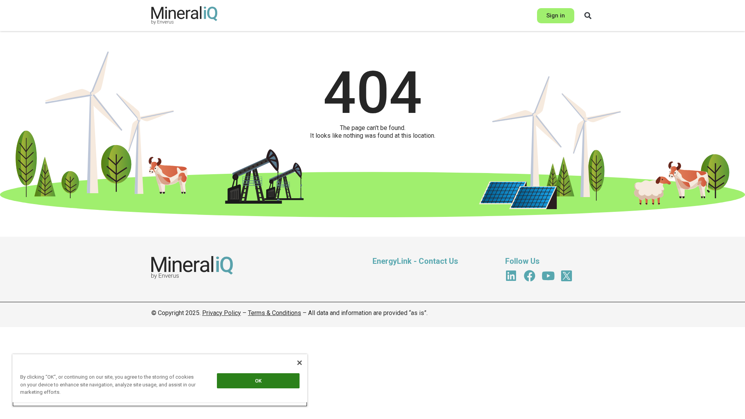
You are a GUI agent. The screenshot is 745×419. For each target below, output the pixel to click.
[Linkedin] (511, 276)
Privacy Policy (221, 313)
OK (258, 381)
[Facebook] (529, 276)
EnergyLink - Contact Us (415, 261)
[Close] (299, 362)
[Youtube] (548, 276)
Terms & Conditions (274, 313)
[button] (588, 15)
